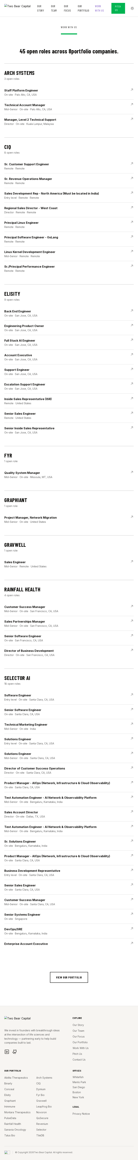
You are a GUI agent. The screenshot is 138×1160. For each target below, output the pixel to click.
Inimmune (9, 1106)
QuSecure (42, 1118)
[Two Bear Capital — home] (20, 8)
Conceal (9, 1089)
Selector (41, 1129)
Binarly (8, 1083)
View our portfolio (69, 977)
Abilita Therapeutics (16, 1077)
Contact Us (79, 1059)
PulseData (10, 1118)
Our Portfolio (83, 8)
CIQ (38, 1083)
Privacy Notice (81, 1113)
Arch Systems (44, 1077)
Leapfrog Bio (44, 1106)
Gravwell (41, 1100)
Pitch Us (118, 8)
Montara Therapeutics (17, 1112)
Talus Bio (9, 1135)
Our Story (40, 8)
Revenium (42, 1123)
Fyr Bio (40, 1094)
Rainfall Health (12, 1123)
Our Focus (67, 8)
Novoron (41, 1112)
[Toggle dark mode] (132, 8)
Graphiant (10, 1100)
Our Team (54, 8)
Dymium (40, 1089)
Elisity (7, 1094)
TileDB (40, 1135)
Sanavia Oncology (15, 1129)
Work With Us (99, 8)
